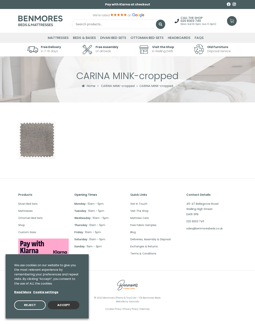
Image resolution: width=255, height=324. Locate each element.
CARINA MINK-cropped (118, 86)
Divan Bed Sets (113, 37)
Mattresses (58, 37)
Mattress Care (139, 218)
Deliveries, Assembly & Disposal (150, 239)
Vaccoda (134, 301)
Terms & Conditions (143, 253)
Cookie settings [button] (45, 292)
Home (91, 85)
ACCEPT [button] (63, 305)
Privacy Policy (130, 309)
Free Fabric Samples (143, 225)
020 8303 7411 (191, 21)
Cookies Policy (113, 309)
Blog (133, 232)
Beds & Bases (84, 37)
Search (160, 24)
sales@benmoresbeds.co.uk (204, 228)
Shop (21, 225)
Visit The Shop (139, 211)
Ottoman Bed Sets (147, 37)
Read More (22, 292)
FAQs (199, 37)
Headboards (179, 37)
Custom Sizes (27, 232)
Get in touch (138, 204)
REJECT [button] (30, 305)
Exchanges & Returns (144, 246)
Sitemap (145, 309)
